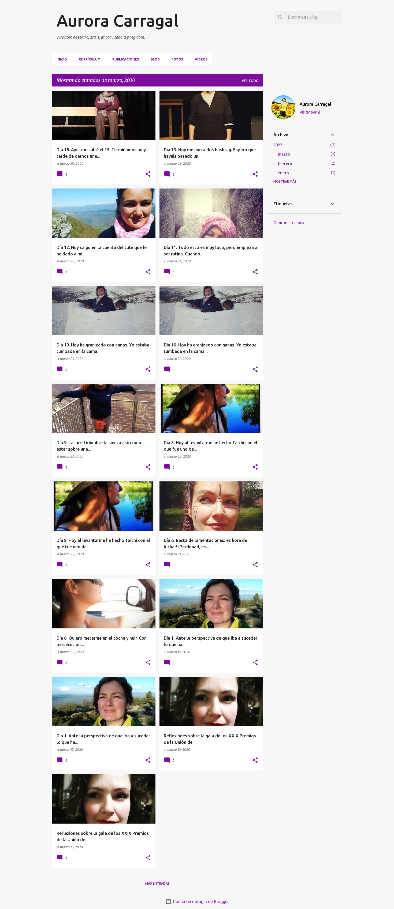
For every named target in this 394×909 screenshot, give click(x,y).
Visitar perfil (310, 112)
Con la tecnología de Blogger (200, 901)
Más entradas (157, 883)
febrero (285, 163)
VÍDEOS (201, 59)
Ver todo (250, 80)
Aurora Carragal (118, 20)
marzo (284, 154)
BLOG (155, 59)
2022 (277, 144)
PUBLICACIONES (125, 59)
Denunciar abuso (289, 222)
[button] (148, 174)
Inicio (62, 59)
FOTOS (177, 59)
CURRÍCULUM (90, 59)
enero (283, 173)
